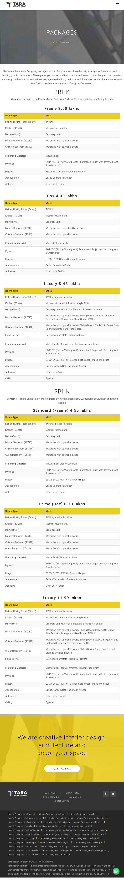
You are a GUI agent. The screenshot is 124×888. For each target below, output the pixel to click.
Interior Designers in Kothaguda (55, 842)
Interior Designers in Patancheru (56, 854)
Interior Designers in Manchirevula (92, 818)
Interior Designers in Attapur (86, 846)
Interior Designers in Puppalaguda (24, 822)
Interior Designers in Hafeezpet (87, 842)
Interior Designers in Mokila (82, 814)
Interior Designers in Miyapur (56, 822)
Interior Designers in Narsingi (21, 814)
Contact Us (62, 768)
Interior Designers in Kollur (20, 826)
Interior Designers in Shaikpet (52, 838)
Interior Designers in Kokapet (52, 814)
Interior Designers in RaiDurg (21, 838)
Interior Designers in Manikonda (89, 834)
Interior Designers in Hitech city (22, 846)
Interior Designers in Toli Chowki (23, 854)
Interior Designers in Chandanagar (24, 830)
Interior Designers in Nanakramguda (24, 818)
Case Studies (51, 797)
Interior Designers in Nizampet (94, 830)
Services (50, 793)
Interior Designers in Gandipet (59, 818)
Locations (72, 793)
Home (55, 42)
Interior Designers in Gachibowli (84, 838)
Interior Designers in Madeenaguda (59, 830)
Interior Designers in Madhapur (55, 846)
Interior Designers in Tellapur (49, 826)
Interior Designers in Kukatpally (88, 822)
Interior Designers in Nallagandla (57, 850)
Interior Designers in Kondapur (22, 842)
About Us (75, 797)
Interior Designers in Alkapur (57, 834)
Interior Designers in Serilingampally (92, 850)
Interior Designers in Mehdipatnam (24, 834)
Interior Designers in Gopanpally (23, 850)
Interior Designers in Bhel (78, 826)
